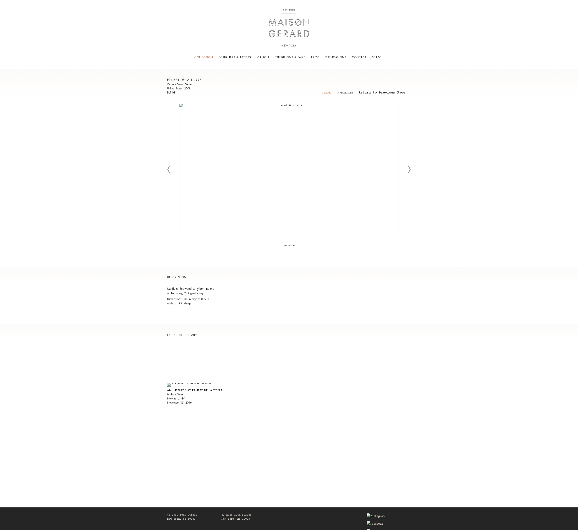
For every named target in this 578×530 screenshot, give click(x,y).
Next (409, 169)
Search (378, 57)
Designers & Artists (235, 57)
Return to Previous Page (382, 93)
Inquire (289, 246)
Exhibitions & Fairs (290, 57)
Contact (359, 57)
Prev (169, 169)
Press (315, 57)
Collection (203, 57)
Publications (335, 57)
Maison (263, 57)
